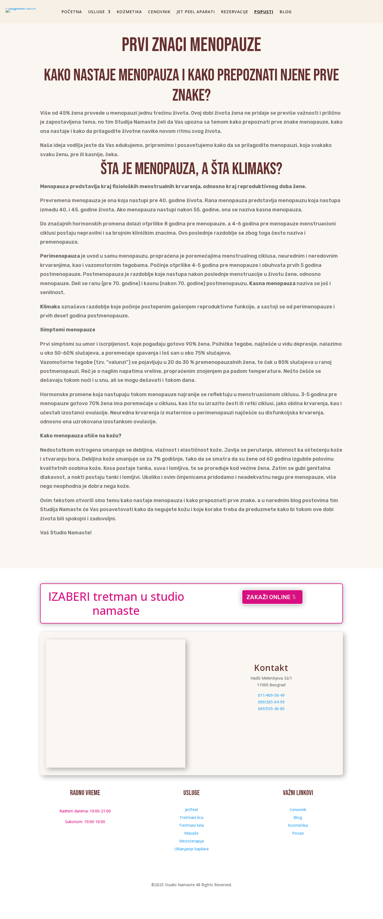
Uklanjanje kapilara (191, 848)
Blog (298, 817)
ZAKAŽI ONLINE (268, 597)
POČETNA (71, 12)
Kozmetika (298, 825)
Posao (298, 833)
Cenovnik (298, 809)
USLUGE (96, 12)
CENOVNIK (159, 12)
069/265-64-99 (271, 702)
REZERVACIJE (234, 12)
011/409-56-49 (271, 695)
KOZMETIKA (129, 12)
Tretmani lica (191, 817)
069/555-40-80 (271, 708)
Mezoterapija (191, 841)
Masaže (191, 833)
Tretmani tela (191, 825)
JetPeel (191, 809)
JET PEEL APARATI (196, 12)
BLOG (286, 12)
